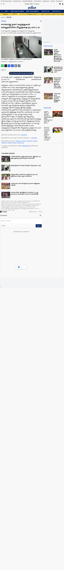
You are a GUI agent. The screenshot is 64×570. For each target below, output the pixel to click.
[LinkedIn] (12, 65)
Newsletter (24, 135)
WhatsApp (34, 138)
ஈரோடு (3, 21)
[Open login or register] (62, 4)
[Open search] (4, 4)
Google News (20, 143)
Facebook (18, 141)
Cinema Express (37, 1)
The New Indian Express (6, 1)
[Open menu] (1, 4)
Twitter (24, 141)
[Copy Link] (19, 65)
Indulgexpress (46, 1)
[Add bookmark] (41, 21)
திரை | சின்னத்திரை (32, 11)
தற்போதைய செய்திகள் (17, 11)
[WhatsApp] (2, 65)
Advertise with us (45, 42)
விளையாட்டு (45, 11)
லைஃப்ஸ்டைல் (56, 11)
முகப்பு (6, 11)
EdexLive (53, 1)
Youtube (35, 141)
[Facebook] (9, 65)
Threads (9, 143)
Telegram (3, 143)
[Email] (15, 65)
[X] (5, 65)
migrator (3, 70)
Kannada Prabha (17, 1)
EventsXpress (59, 1)
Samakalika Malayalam (27, 1)
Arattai (14, 143)
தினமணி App (26, 146)
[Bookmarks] (60, 4)
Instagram (29, 141)
